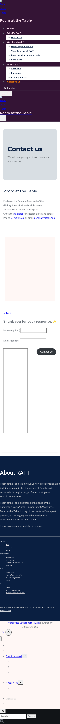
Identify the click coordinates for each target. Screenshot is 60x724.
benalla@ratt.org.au (44, 217)
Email (11, 340)
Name (11, 330)
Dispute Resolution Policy (14, 575)
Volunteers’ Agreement (13, 578)
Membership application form (15, 593)
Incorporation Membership (25, 55)
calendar (18, 213)
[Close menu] (1, 638)
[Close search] (3, 711)
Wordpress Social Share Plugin (24, 622)
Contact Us (14, 81)
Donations (16, 60)
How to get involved (22, 46)
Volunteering (10, 560)
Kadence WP (5, 610)
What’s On (16, 37)
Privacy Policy (19, 77)
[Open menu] (3, 118)
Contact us (9, 588)
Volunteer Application (13, 590)
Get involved (10, 557)
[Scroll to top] (2, 633)
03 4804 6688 (17, 217)
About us (16, 68)
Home (10, 28)
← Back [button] (7, 313)
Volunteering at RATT (22, 51)
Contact (11, 699)
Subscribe (9, 88)
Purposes (16, 73)
